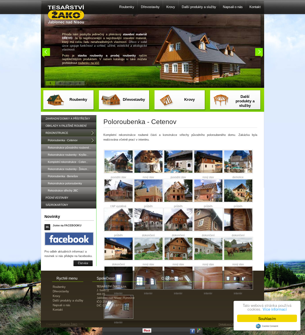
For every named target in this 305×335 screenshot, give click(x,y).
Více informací (275, 309)
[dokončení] (148, 230)
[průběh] (148, 201)
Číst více (83, 263)
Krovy (189, 99)
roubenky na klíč (88, 63)
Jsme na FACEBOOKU (67, 225)
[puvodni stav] (118, 172)
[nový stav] (148, 172)
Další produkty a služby (245, 101)
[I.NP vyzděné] (118, 201)
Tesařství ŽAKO (68, 324)
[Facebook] (192, 332)
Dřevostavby (134, 99)
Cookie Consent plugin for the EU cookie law (267, 326)
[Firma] (66, 22)
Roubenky (78, 99)
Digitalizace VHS (227, 324)
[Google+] (198, 332)
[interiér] (148, 288)
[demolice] (238, 172)
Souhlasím (267, 318)
